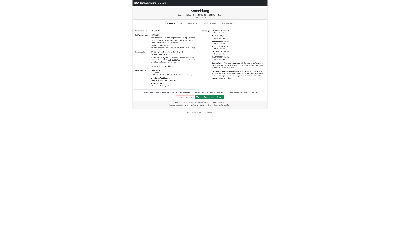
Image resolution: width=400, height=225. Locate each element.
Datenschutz (197, 112)
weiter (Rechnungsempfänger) (210, 97)
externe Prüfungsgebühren (164, 66)
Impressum (210, 112)
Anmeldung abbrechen (185, 97)
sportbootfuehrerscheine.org (161, 45)
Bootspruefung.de (174, 60)
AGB (187, 112)
